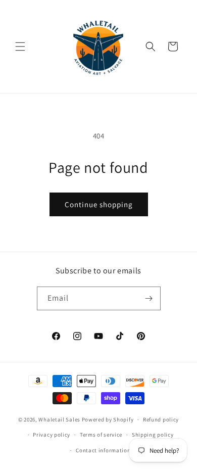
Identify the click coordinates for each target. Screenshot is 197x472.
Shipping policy (153, 434)
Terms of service (101, 434)
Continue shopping (99, 204)
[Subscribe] (149, 298)
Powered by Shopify (108, 419)
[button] (20, 46)
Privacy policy (51, 434)
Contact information (103, 450)
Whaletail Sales (59, 419)
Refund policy (161, 419)
